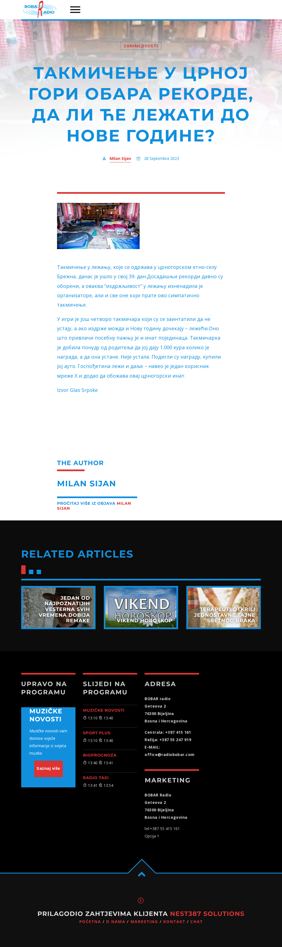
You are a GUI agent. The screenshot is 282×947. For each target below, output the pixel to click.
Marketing (144, 921)
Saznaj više (48, 768)
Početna (90, 921)
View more (58, 607)
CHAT (196, 921)
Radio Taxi (96, 777)
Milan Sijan (120, 158)
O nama (115, 921)
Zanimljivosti (141, 45)
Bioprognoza (99, 755)
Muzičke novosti (103, 710)
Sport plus (96, 732)
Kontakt (174, 921)
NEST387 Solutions (207, 914)
